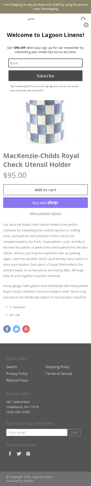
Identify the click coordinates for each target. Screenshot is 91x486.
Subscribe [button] (45, 75)
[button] (86, 24)
